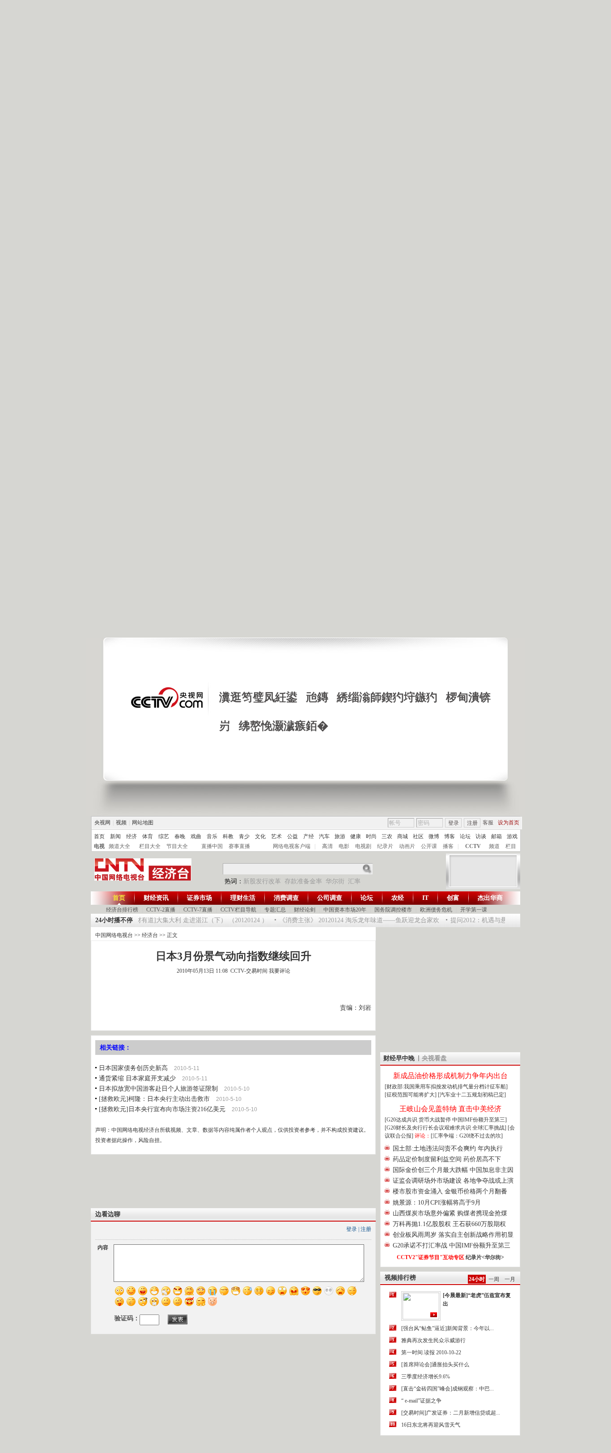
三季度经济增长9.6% (425, 1376)
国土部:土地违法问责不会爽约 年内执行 (448, 1148)
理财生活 (242, 897)
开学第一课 (473, 910)
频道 (494, 846)
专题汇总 (275, 910)
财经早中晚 (399, 1058)
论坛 (465, 836)
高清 (327, 846)
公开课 (429, 846)
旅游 (340, 836)
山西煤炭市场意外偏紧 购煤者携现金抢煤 (450, 1213)
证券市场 (199, 897)
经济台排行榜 (122, 910)
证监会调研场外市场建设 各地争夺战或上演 (453, 1180)
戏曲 (196, 836)
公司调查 (329, 897)
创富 (453, 897)
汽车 (324, 836)
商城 (402, 836)
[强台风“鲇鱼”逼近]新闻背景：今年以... (447, 1328)
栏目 (510, 846)
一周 (493, 1279)
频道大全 (119, 846)
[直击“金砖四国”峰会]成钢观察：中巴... (447, 1389)
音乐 (212, 836)
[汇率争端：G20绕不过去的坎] (467, 1136)
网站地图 (142, 822)
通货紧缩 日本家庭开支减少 (137, 1078)
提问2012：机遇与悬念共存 (478, 920)
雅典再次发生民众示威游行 (433, 1340)
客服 (488, 822)
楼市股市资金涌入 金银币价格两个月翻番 (450, 1191)
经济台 (150, 935)
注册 (472, 823)
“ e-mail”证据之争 (421, 1401)
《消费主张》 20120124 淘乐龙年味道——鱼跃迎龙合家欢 (350, 920)
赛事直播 (239, 846)
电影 (344, 846)
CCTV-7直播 (197, 910)
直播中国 (212, 846)
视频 (121, 822)
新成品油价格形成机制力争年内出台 (450, 1075)
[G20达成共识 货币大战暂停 (418, 1120)
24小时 (477, 1279)
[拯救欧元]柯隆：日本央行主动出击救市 (154, 1099)
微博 (434, 836)
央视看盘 (434, 1058)
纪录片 (385, 846)
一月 (510, 1279)
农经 (397, 897)
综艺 (163, 836)
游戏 (512, 836)
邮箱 (496, 836)
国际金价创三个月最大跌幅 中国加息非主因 (453, 1170)
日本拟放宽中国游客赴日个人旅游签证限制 (158, 1088)
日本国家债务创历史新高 (133, 1068)
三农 (387, 836)
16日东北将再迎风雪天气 (430, 1425)
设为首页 (508, 822)
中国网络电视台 (114, 935)
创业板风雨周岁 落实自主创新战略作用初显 (453, 1234)
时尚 (371, 836)
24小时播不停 (114, 920)
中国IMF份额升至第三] (479, 1120)
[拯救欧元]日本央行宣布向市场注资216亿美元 (162, 1109)
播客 (448, 846)
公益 (292, 836)
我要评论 (279, 971)
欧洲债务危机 (436, 910)
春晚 (179, 836)
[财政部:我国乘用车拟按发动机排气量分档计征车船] (446, 1086)
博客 (449, 836)
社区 (418, 836)
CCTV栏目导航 (238, 910)
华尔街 (335, 881)
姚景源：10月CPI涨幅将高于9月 (437, 1202)
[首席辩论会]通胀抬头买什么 (435, 1364)
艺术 (276, 836)
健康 (355, 836)
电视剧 (363, 846)
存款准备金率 (303, 881)
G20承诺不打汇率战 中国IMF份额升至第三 (451, 1245)
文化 (260, 836)
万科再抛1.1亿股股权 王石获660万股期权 (449, 1224)
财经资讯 (156, 897)
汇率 (354, 881)
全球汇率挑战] (489, 1128)
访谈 (480, 836)
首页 (99, 836)
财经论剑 (304, 910)
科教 (228, 836)
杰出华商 (490, 897)
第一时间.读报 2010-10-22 (431, 1352)
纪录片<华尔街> (485, 1257)
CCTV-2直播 (160, 910)
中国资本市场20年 (344, 910)
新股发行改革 (262, 881)
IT (425, 897)
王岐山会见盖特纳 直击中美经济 (450, 1109)
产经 (308, 836)
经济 (131, 836)
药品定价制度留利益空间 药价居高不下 (447, 1159)
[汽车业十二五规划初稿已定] (472, 1095)
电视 (99, 846)
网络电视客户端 (291, 846)
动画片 (407, 846)
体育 (147, 836)
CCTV (473, 846)
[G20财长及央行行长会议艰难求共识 (428, 1128)
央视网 (102, 822)
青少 (244, 836)
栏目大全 (150, 846)
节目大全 (177, 846)
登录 (453, 823)
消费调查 (286, 897)
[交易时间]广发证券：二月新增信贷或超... (450, 1413)
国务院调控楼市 (393, 910)
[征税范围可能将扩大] (411, 1095)
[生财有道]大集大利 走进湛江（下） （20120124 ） (188, 920)
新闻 (115, 836)
